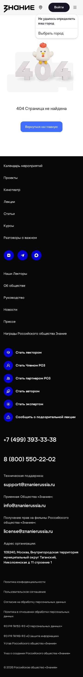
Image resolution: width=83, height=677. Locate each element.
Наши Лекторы (15, 273)
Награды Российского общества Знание (35, 333)
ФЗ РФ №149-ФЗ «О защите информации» (31, 636)
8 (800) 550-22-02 (30, 459)
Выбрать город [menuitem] (51, 33)
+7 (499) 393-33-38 (30, 440)
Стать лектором (29, 352)
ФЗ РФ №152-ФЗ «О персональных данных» (33, 626)
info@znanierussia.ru (25, 505)
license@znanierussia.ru (28, 531)
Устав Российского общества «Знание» (30, 643)
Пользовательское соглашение (25, 591)
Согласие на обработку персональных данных (35, 601)
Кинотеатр (12, 189)
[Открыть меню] (75, 7)
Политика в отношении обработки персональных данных (36, 614)
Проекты (11, 178)
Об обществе (14, 285)
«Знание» (51, 667)
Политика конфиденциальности (24, 581)
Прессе (9, 321)
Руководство (14, 297)
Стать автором (27, 391)
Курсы (9, 225)
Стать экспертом (29, 404)
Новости (10, 309)
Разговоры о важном (20, 237)
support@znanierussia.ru (29, 484)
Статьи (9, 213)
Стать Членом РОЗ (30, 365)
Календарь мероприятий (23, 166)
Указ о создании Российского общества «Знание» (37, 653)
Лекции (9, 201)
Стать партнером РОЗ (33, 378)
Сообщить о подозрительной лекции (45, 417)
